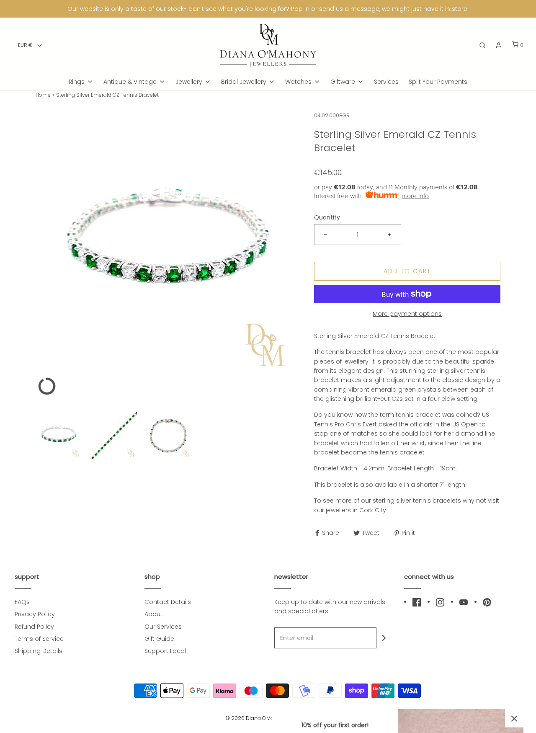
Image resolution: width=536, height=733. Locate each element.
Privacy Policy (35, 614)
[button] (30, 45)
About (153, 614)
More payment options (407, 314)
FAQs (22, 602)
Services (386, 81)
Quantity (327, 217)
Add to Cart (407, 271)
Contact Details (167, 602)
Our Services (163, 626)
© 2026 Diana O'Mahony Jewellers (268, 718)
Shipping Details (38, 651)
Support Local (165, 651)
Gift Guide (159, 639)
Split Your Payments (438, 81)
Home (43, 94)
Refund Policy (34, 626)
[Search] (482, 45)
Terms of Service (39, 639)
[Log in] (499, 45)
